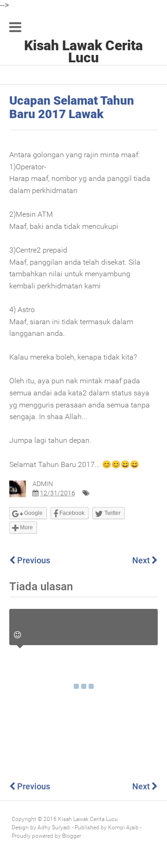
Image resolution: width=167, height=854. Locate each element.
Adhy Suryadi (54, 827)
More (26, 527)
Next (142, 560)
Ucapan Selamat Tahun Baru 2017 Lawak (71, 107)
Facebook (71, 513)
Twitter (112, 513)
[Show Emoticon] (17, 635)
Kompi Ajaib (123, 827)
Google (33, 513)
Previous (32, 560)
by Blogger (68, 836)
